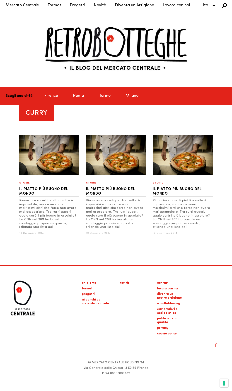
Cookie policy (167, 333)
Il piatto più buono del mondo (43, 191)
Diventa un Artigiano (134, 5)
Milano (132, 96)
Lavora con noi (176, 5)
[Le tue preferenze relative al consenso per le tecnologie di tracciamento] (224, 383)
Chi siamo (89, 283)
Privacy (162, 328)
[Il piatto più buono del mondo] (49, 174)
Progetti (77, 5)
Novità (100, 5)
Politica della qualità (167, 320)
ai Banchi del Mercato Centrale (95, 301)
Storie (24, 183)
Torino (105, 96)
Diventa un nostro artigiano (169, 296)
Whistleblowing (168, 303)
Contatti (163, 283)
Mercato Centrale (22, 5)
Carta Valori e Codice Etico (167, 311)
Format (54, 5)
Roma (78, 96)
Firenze (51, 96)
